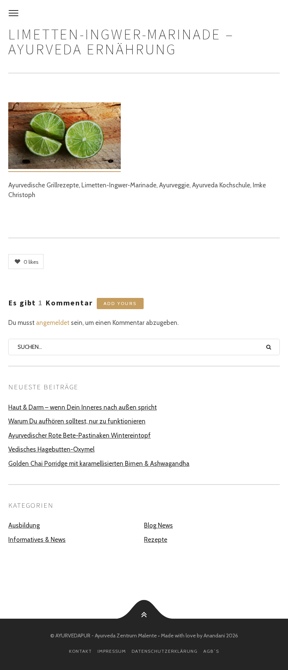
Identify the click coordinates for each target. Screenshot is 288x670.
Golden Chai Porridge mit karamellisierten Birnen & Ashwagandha (98, 463)
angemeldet (52, 322)
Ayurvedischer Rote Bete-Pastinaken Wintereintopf (79, 435)
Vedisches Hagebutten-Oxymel (51, 449)
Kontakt (80, 651)
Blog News (158, 525)
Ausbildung (24, 525)
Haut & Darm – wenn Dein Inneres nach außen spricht (82, 407)
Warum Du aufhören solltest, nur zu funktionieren (77, 421)
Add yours (120, 303)
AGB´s (211, 651)
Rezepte (155, 539)
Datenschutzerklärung (165, 651)
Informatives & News (37, 539)
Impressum (112, 651)
